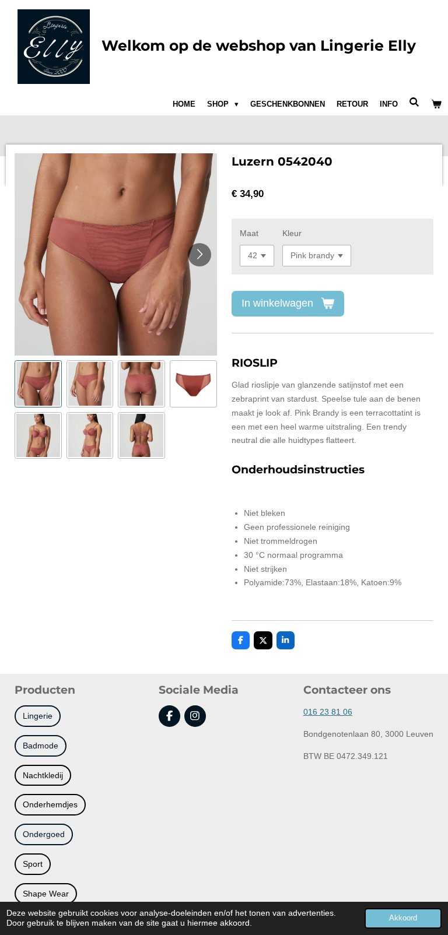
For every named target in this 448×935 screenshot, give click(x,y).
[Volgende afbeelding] (199, 254)
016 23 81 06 (327, 711)
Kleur (292, 233)
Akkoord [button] (403, 918)
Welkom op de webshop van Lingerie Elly (259, 45)
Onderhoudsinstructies (298, 469)
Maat (249, 233)
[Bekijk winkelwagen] (437, 104)
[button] (38, 383)
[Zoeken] (415, 102)
